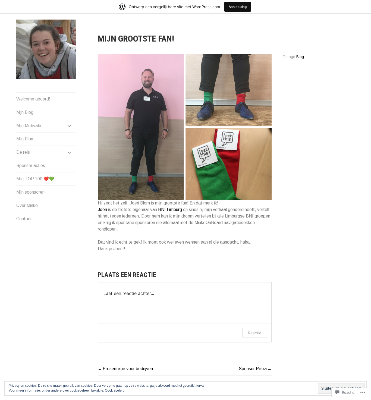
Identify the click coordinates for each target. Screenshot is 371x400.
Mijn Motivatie (29, 125)
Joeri (102, 209)
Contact (24, 218)
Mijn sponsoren (30, 192)
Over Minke (27, 205)
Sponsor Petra (253, 368)
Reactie (254, 332)
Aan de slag (238, 7)
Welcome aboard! (33, 99)
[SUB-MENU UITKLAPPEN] (69, 125)
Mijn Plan (24, 139)
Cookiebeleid (114, 390)
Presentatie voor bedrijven (128, 368)
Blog (300, 57)
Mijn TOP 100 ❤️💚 (35, 179)
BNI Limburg (170, 209)
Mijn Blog (24, 112)
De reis (23, 152)
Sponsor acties (30, 165)
